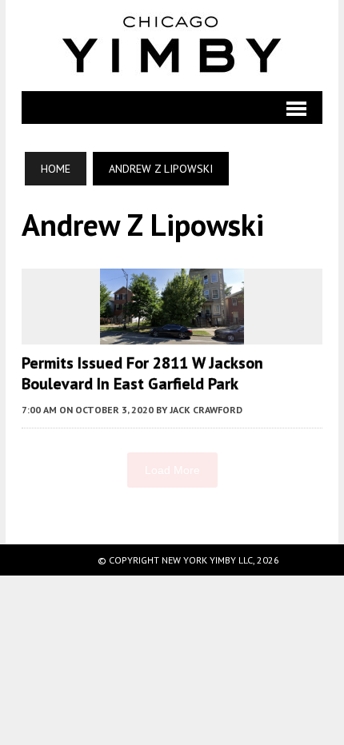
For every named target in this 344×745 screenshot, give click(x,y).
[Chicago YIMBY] (172, 46)
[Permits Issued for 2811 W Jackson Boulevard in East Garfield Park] (172, 333)
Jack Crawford (206, 410)
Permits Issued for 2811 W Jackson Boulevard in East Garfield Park (142, 373)
